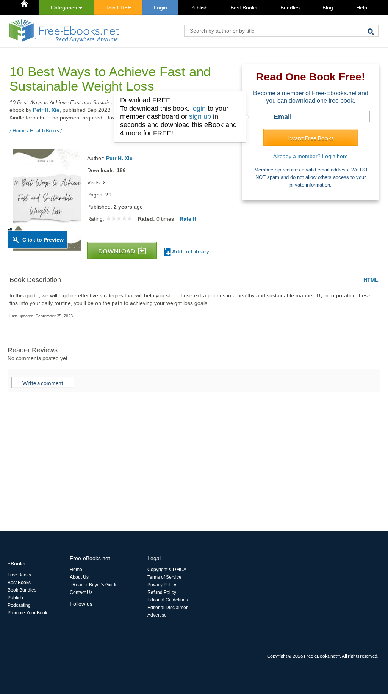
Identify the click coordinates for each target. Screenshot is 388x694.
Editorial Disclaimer (167, 607)
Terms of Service (164, 577)
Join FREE (118, 8)
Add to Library (190, 251)
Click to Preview (43, 240)
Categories (64, 8)
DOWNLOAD (117, 250)
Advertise (157, 615)
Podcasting (19, 605)
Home (76, 569)
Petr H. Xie (46, 110)
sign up (200, 116)
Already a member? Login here (310, 156)
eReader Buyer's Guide (94, 584)
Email (283, 117)
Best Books (243, 8)
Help (361, 8)
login (198, 108)
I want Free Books (310, 137)
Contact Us (81, 592)
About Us (79, 577)
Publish (199, 8)
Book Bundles (22, 590)
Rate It (188, 219)
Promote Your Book (27, 612)
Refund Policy (161, 592)
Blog (327, 8)
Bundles (290, 8)
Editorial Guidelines (167, 600)
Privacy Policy (161, 584)
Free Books (19, 575)
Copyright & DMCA (166, 569)
